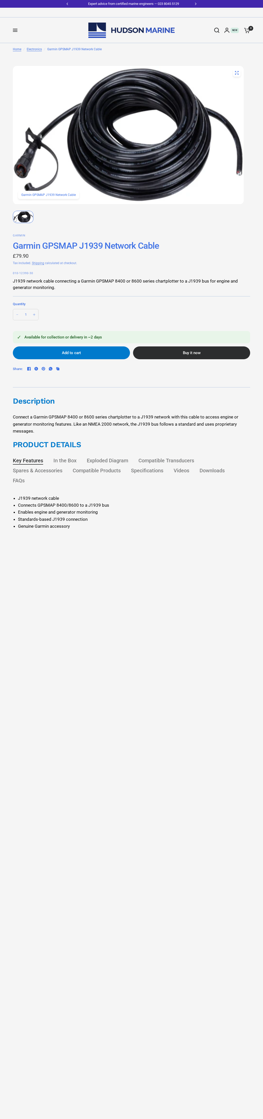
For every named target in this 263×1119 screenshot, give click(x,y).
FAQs (19, 480)
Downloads (212, 470)
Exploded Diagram (107, 460)
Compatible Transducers (166, 460)
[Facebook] (29, 369)
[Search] (217, 30)
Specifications (147, 470)
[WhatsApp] (51, 369)
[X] (36, 369)
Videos (181, 470)
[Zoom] (237, 73)
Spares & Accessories (37, 470)
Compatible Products (97, 470)
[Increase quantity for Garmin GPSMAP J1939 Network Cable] (34, 314)
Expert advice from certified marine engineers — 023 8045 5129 (131, 4)
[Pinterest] (43, 369)
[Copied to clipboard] (58, 369)
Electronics (34, 49)
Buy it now (192, 353)
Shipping (38, 263)
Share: (18, 369)
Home (17, 49)
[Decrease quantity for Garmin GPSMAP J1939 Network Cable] (17, 314)
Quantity (19, 304)
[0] (245, 30)
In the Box (65, 460)
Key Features (28, 460)
